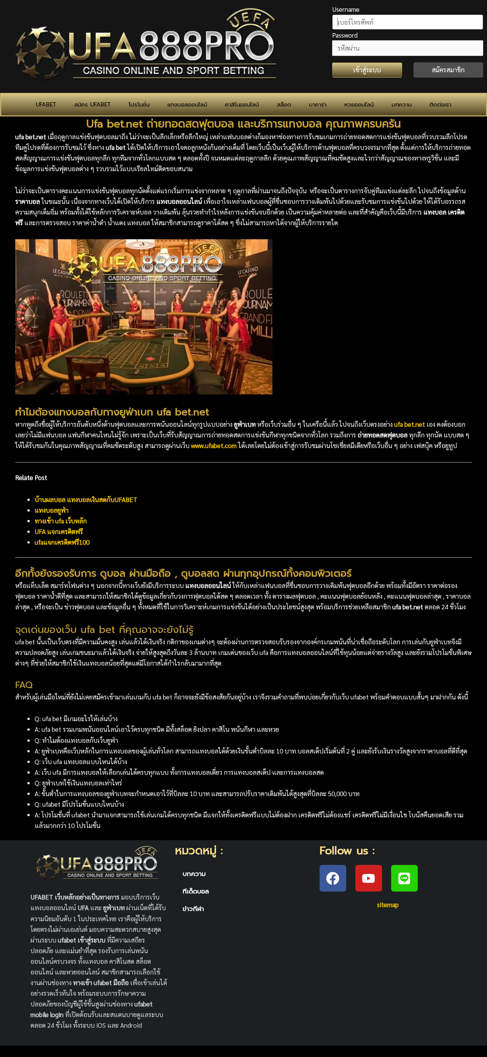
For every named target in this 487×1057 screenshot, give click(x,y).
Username (346, 9)
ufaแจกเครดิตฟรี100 (62, 542)
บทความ (402, 104)
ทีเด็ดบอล (196, 891)
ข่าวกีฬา (193, 909)
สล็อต (284, 104)
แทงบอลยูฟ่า (51, 510)
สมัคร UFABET (92, 104)
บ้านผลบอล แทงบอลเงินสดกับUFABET (86, 499)
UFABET (46, 104)
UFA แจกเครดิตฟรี (59, 531)
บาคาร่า (317, 104)
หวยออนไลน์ (359, 104)
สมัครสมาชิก (448, 69)
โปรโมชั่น (139, 104)
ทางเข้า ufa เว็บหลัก (61, 521)
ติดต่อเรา (440, 104)
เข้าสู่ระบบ (367, 69)
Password (345, 35)
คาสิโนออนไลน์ (242, 104)
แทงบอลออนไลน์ (187, 104)
